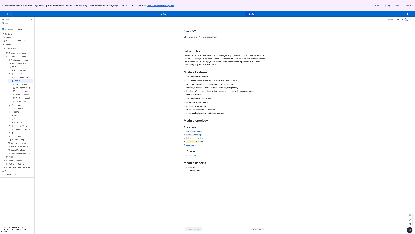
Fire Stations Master (194, 131)
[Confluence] (11, 14)
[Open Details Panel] (410, 219)
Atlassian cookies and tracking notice (160, 6)
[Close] (32, 227)
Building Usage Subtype (195, 138)
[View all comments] (410, 215)
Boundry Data (191, 155)
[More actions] (31, 29)
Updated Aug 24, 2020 (395, 19)
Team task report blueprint (16, 41)
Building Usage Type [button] (194, 135)
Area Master (191, 145)
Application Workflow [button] (194, 141)
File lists (18, 37)
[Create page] (410, 224)
